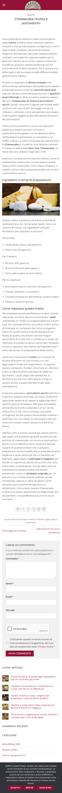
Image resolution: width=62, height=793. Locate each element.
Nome (9, 583)
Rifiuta (29, 788)
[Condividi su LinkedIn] (44, 509)
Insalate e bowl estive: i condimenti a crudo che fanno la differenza (32, 687)
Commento (12, 558)
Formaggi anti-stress (14, 530)
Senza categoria (11, 755)
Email (9, 597)
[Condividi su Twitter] (28, 509)
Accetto (15, 788)
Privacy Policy (45, 646)
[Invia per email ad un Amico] (33, 509)
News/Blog (8, 744)
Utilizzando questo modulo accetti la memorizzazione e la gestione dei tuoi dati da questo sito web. (32, 643)
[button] (4, 4)
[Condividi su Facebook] (23, 509)
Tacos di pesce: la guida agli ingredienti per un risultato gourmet (33, 678)
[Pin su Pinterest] (38, 509)
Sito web (10, 610)
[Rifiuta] (58, 778)
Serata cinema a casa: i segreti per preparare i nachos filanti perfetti (30, 697)
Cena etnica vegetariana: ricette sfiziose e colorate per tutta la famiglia (34, 716)
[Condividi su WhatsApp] (18, 509)
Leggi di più (45, 788)
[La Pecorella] (33, 5)
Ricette (31, 15)
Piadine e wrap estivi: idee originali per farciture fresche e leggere (33, 706)
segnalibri (31, 522)
